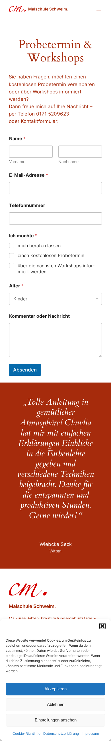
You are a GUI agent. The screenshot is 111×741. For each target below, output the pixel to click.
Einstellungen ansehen (56, 719)
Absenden (25, 370)
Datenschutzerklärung (61, 733)
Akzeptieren (55, 688)
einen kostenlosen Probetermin (51, 255)
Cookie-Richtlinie (26, 733)
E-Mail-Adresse (28, 175)
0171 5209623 (52, 114)
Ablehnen (55, 704)
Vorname (17, 161)
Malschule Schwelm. (48, 9)
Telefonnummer (27, 205)
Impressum (90, 733)
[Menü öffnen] (98, 9)
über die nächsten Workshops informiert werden (56, 268)
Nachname (68, 161)
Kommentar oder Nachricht (39, 316)
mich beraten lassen (39, 245)
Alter (16, 286)
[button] (102, 626)
